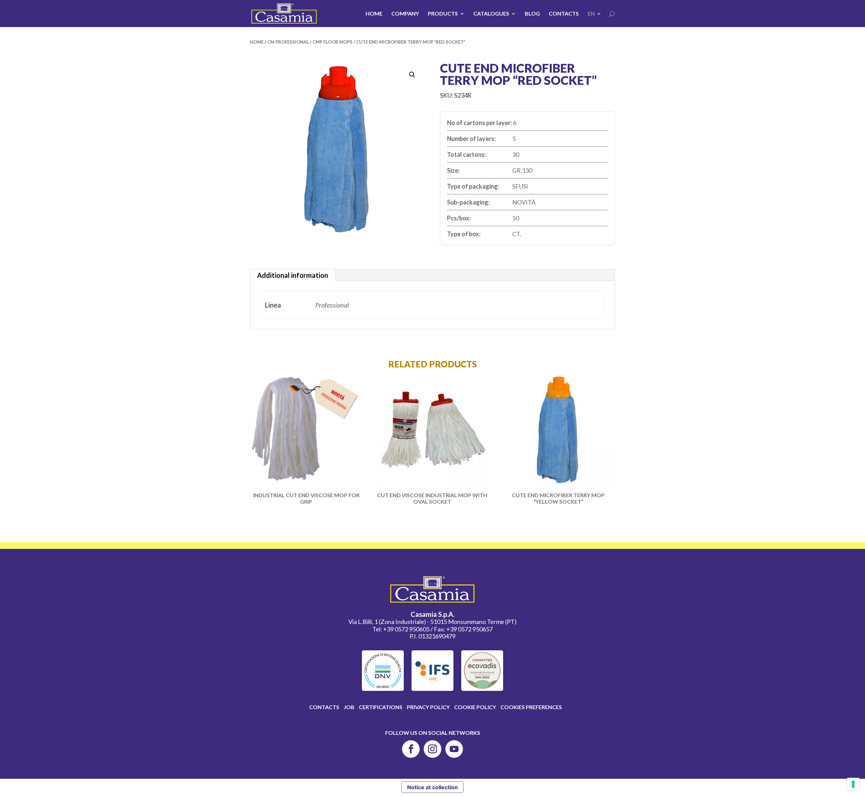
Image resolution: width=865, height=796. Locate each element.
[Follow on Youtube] (454, 749)
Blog (532, 14)
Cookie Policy (475, 707)
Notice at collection (432, 787)
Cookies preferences (531, 707)
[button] (412, 75)
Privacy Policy (428, 707)
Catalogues (491, 14)
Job (349, 707)
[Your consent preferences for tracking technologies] (853, 784)
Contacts (564, 14)
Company (405, 14)
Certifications (380, 707)
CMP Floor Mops (332, 42)
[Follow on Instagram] (432, 749)
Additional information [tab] (292, 275)
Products (443, 14)
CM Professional (288, 42)
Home (374, 14)
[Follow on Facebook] (411, 749)
